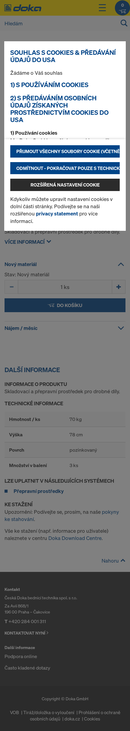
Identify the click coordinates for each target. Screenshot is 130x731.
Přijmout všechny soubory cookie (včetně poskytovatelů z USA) (68, 151)
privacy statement (57, 213)
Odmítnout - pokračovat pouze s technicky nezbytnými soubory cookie (68, 168)
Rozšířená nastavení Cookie (65, 185)
